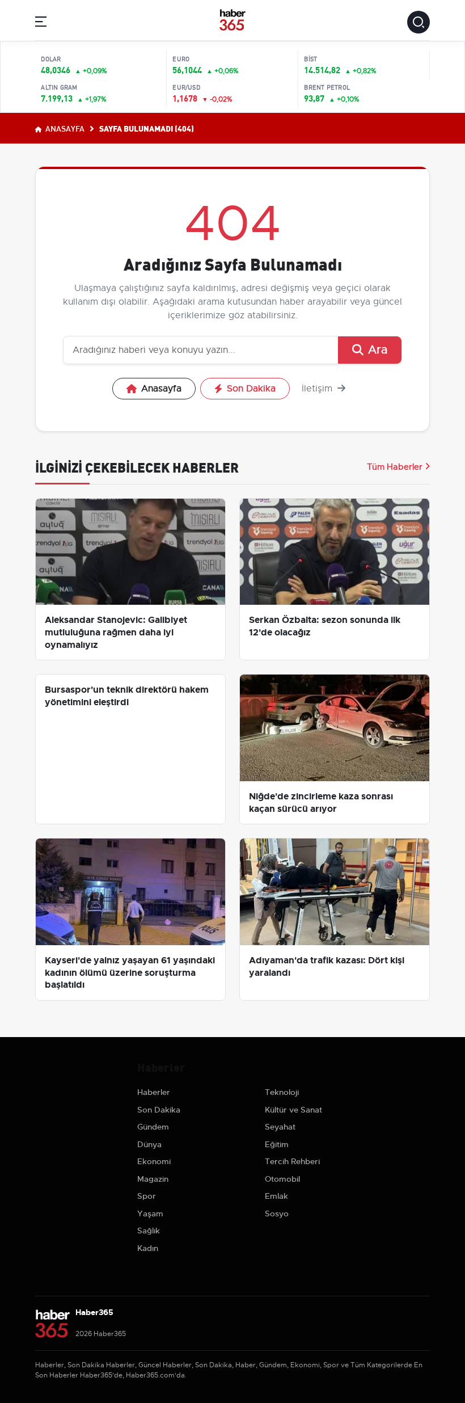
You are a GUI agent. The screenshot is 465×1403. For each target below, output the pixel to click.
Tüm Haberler (394, 467)
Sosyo (277, 1213)
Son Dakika (251, 388)
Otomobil (282, 1179)
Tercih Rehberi (292, 1161)
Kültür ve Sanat (293, 1110)
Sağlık (148, 1230)
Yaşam (150, 1213)
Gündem (153, 1127)
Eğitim (277, 1144)
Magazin (152, 1179)
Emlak (276, 1196)
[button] (40, 24)
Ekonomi (154, 1161)
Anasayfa (64, 128)
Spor (146, 1196)
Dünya (149, 1144)
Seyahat (280, 1127)
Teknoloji (282, 1092)
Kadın (147, 1248)
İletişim (318, 388)
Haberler (153, 1092)
